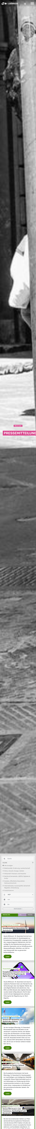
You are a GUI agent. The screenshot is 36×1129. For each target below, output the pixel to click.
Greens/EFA (6, 915)
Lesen (9, 956)
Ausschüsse (8, 890)
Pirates (30, 915)
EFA (20, 915)
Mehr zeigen (18, 909)
